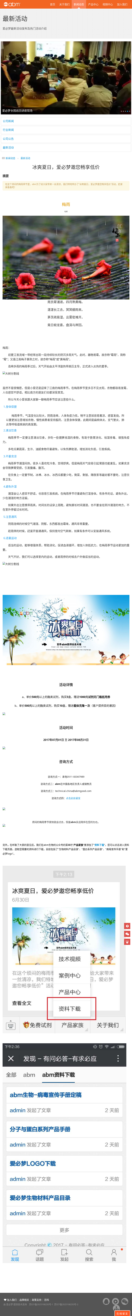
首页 (52, 4)
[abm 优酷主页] (115, 1301)
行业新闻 (8, 130)
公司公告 (8, 139)
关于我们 (64, 4)
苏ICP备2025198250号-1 (41, 1304)
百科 (46, 1299)
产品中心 (93, 4)
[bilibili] (127, 942)
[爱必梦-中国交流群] (106, 1301)
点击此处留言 (73, 798)
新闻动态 (79, 4)
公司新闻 (8, 121)
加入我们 (122, 4)
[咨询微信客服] (127, 934)
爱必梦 (9, 1304)
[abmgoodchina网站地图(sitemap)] (116, 1308)
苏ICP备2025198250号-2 (66, 1304)
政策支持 (36, 1299)
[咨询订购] (127, 926)
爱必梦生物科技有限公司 (17, 4)
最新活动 (8, 147)
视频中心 (108, 4)
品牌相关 (24, 1299)
